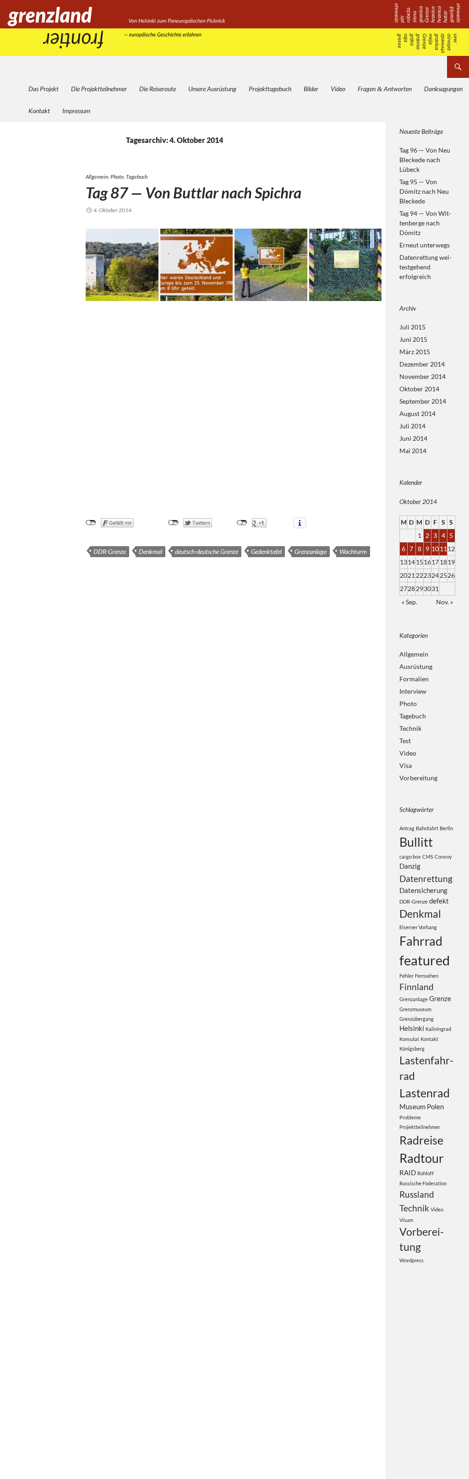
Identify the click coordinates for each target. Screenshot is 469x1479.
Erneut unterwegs (424, 245)
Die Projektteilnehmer (99, 89)
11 (443, 549)
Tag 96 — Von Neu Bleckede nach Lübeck (424, 159)
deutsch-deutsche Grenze (206, 551)
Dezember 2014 (422, 364)
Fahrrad (420, 940)
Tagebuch (136, 176)
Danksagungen (443, 89)
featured (424, 960)
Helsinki (411, 1028)
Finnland (416, 986)
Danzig (409, 866)
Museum (412, 1106)
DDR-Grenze (109, 551)
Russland (416, 1194)
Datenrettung (426, 878)
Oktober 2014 (419, 389)
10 (435, 549)
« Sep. (409, 602)
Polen (435, 1106)
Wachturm (353, 551)
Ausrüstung (415, 666)
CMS (427, 857)
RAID (407, 1172)
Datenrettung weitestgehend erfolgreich (425, 266)
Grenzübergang (416, 1019)
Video (338, 89)
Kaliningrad (438, 1029)
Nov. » (444, 602)
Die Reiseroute (157, 89)
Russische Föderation (423, 1183)
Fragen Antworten (385, 89)
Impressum (76, 111)
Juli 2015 (412, 327)
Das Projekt (43, 89)
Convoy (443, 857)
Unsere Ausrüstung (212, 89)
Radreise (421, 1140)
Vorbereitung (418, 778)
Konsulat (409, 1039)
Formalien (414, 679)
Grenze (440, 998)
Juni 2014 (413, 438)
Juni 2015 (413, 339)
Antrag (406, 828)
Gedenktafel (266, 551)
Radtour (421, 1158)
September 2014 (422, 401)
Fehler (406, 976)
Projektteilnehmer (419, 1127)
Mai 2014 (412, 451)
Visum (406, 1220)
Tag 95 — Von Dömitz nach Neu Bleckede (424, 191)
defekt (439, 901)
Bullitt (416, 841)
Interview (412, 691)
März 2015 (414, 352)
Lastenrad (424, 1093)
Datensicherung (423, 890)
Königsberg (412, 1049)
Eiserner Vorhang (418, 927)
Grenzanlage (310, 551)
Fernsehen (426, 976)
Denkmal (150, 551)
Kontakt (39, 111)
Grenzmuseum (415, 1009)
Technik (410, 728)
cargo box (410, 857)
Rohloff (425, 1173)
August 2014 (417, 413)
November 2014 (422, 376)
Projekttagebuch (270, 89)
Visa (405, 765)
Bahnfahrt (427, 828)
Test (405, 741)
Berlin (446, 828)
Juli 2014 (412, 426)
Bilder (311, 89)
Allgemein (97, 176)
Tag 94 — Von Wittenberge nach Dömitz (425, 222)
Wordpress (411, 1260)
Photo (117, 176)
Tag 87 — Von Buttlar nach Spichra (193, 192)
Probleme (410, 1117)
